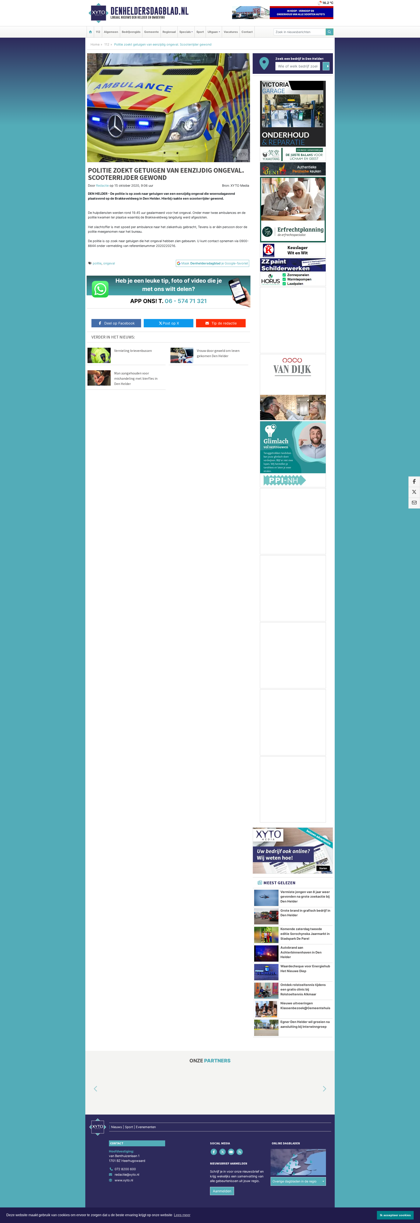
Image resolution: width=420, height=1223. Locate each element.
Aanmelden (222, 1191)
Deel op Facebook (119, 323)
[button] (90, 1089)
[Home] (90, 31)
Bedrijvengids (131, 32)
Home (95, 44)
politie (97, 263)
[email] (414, 503)
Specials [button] (185, 32)
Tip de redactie (224, 323)
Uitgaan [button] (213, 32)
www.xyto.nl (124, 1180)
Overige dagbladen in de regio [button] (295, 1181)
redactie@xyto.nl (127, 1175)
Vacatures (231, 32)
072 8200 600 (125, 1169)
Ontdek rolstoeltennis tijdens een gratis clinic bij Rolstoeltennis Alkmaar (303, 989)
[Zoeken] (330, 31)
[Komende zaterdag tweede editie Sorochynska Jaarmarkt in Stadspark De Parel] (266, 935)
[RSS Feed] (240, 1152)
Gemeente (151, 32)
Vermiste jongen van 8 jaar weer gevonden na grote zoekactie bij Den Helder (305, 896)
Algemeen (111, 32)
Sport (200, 32)
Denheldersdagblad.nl (149, 11)
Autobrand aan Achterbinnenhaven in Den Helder (301, 952)
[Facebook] (214, 1152)
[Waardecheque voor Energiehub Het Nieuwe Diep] (266, 972)
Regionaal (169, 32)
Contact (247, 32)
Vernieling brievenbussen (133, 350)
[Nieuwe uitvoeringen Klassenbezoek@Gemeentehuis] (266, 1009)
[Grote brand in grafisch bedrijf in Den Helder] (266, 916)
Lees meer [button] (182, 1215)
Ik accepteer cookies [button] (395, 1215)
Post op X (171, 323)
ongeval (109, 263)
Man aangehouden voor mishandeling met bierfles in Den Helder (136, 378)
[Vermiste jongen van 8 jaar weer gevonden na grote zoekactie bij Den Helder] (266, 898)
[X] (223, 1152)
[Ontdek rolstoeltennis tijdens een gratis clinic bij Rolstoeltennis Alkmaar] (266, 990)
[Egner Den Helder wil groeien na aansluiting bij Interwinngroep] (266, 1027)
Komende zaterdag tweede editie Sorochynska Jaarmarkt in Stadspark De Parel (305, 933)
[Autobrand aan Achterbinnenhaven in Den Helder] (266, 953)
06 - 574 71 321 (186, 301)
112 (98, 32)
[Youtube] (231, 1152)
